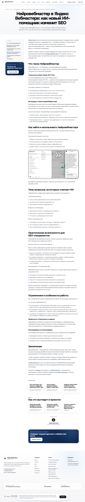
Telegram (37, 370)
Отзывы (34, 2)
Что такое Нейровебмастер (13, 43)
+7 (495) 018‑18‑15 (55, 370)
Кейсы (28, 2)
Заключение (10, 59)
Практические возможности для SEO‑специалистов (14, 53)
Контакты (61, 2)
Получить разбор (13, 72)
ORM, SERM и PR (52, 474)
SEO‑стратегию (62, 372)
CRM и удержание (52, 476)
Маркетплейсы (52, 466)
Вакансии (48, 2)
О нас (43, 2)
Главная (7, 9)
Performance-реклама (53, 460)
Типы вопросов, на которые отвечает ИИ (13, 49)
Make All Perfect (33, 363)
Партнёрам (54, 2)
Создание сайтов (52, 462)
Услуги (23, 2)
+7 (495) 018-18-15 (8, 470)
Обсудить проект (71, 2)
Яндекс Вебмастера (52, 54)
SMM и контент (52, 472)
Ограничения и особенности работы (14, 56)
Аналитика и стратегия (54, 478)
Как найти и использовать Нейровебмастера (13, 46)
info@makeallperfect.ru (9, 469)
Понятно (63, 496)
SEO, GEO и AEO (52, 464)
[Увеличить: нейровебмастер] (53, 164)
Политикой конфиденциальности (26, 498)
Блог (39, 2)
